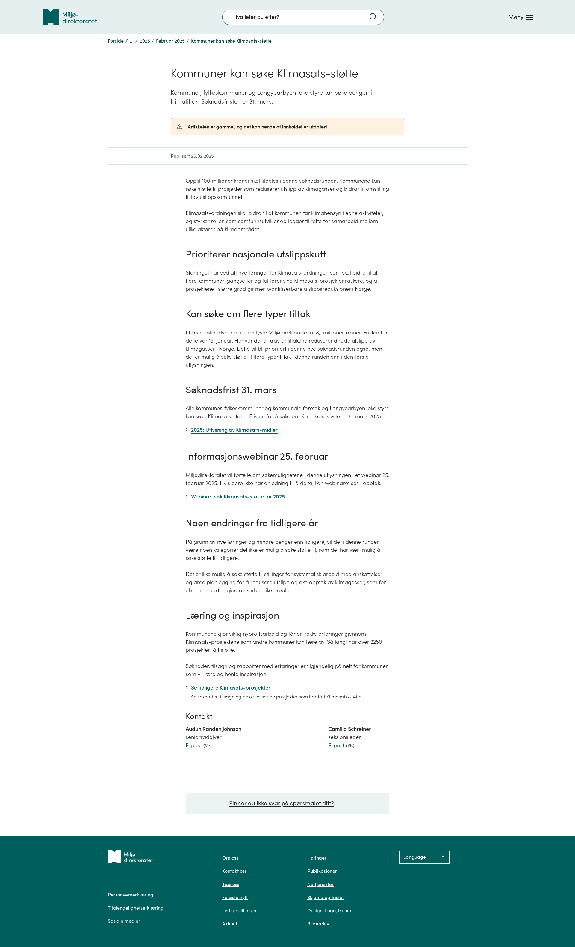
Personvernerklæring (130, 895)
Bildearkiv (318, 924)
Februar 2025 (170, 41)
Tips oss (230, 884)
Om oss (230, 858)
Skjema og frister (325, 897)
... (132, 41)
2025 (145, 41)
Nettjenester (320, 884)
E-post (194, 745)
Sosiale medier (124, 921)
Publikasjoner (322, 871)
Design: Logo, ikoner (329, 910)
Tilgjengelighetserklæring (136, 908)
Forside (116, 41)
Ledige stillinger (239, 910)
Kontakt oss (234, 871)
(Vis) (208, 745)
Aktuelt (229, 924)
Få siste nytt (235, 897)
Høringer (316, 858)
